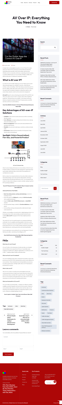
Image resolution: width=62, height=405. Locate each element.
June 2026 (42, 120)
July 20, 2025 (7, 65)
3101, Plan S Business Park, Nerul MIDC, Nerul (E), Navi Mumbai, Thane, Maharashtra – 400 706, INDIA (10, 388)
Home (22, 2)
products (52, 309)
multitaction (44, 309)
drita (17, 306)
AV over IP (5, 95)
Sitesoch (26, 402)
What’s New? (43, 177)
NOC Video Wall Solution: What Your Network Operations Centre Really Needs (48, 81)
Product (23, 379)
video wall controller (8, 309)
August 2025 (43, 145)
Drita (14, 65)
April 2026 (42, 127)
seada (43, 313)
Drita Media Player (36, 386)
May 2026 (42, 124)
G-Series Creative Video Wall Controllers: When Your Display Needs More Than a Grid (47, 70)
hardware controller (46, 300)
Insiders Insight (43, 170)
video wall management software (47, 326)
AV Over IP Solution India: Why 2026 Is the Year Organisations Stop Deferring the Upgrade (48, 87)
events (43, 296)
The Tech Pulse (43, 174)
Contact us (54, 2)
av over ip (10, 306)
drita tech (23, 306)
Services (30, 2)
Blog (39, 2)
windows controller (46, 330)
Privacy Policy (56, 402)
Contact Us (24, 382)
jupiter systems (45, 306)
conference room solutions (47, 290)
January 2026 (43, 131)
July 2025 (42, 149)
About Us (26, 2)
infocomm (44, 303)
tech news (49, 313)
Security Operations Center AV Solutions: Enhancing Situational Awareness (48, 105)
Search (42, 42)
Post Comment (8, 354)
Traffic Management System (48, 319)
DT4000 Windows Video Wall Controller (36, 376)
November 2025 (44, 134)
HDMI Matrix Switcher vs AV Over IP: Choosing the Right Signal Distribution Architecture (48, 64)
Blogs (23, 384)
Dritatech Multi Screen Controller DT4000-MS (35, 382)
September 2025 (44, 142)
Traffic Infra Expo (45, 316)
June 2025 (42, 152)
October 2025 (43, 138)
